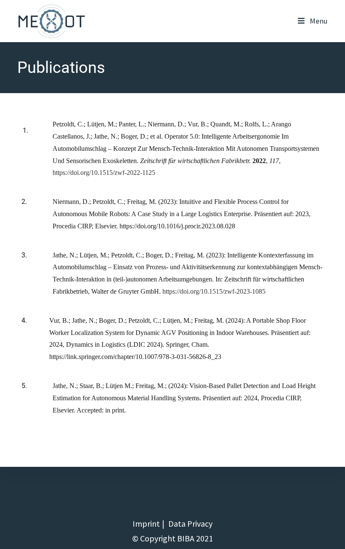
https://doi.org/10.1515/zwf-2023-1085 (213, 291)
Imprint (146, 523)
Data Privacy (190, 523)
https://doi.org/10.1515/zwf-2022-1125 (104, 172)
